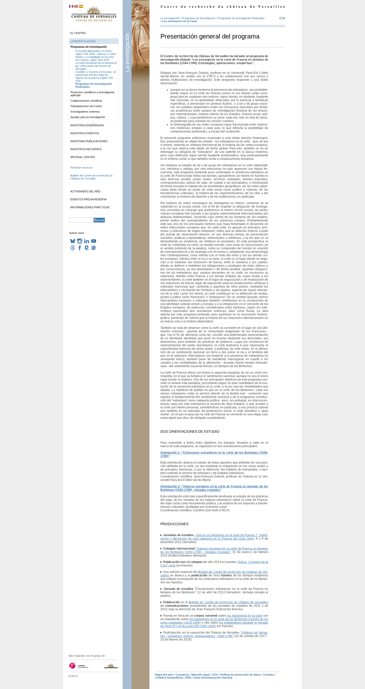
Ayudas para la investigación (88, 117)
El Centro (78, 33)
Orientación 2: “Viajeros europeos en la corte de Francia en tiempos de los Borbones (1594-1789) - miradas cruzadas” (214, 488)
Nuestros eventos (84, 133)
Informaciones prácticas (90, 207)
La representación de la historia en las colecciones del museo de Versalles (96, 65)
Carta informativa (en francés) (212, 677)
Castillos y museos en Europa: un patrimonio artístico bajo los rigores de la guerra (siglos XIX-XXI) (95, 76)
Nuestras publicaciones (89, 141)
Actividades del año (85, 191)
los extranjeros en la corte (244, 615)
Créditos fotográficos (169, 677)
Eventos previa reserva (88, 199)
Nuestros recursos (86, 149)
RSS (188, 677)
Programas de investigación (199, 18)
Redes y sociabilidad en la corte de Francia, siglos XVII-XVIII (94, 58)
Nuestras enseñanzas (87, 125)
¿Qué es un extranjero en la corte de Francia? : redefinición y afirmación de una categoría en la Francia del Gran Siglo (214, 536)
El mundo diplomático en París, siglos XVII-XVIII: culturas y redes (95, 52)
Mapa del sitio (164, 674)
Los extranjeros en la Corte (179, 21)
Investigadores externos (85, 111)
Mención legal (200, 674)
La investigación (127, 52)
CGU (215, 674)
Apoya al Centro (82, 157)
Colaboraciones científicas (86, 100)
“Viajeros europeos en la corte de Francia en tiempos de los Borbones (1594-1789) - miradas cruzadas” (214, 550)
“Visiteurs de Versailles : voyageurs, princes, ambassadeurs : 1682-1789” (214, 634)
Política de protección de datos (240, 674)
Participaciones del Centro (86, 106)
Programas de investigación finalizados (241, 18)
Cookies (268, 674)
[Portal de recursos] (94, 172)
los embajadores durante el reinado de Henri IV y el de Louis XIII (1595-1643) (214, 624)
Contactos (182, 674)
